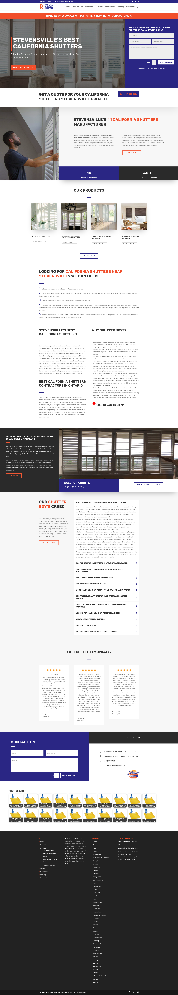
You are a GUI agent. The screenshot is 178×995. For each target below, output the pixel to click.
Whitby (95, 973)
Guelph (95, 889)
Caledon (95, 870)
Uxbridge (96, 960)
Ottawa (95, 931)
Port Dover (96, 947)
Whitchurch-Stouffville (100, 976)
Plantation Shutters (49, 865)
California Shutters (49, 850)
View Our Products (23, 67)
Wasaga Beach (97, 966)
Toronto (95, 957)
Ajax (94, 845)
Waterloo (96, 969)
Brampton (96, 861)
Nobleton (96, 918)
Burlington (96, 867)
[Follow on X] (133, 737)
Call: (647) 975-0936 (128, 94)
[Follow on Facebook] (128, 737)
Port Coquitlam (98, 944)
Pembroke (96, 934)
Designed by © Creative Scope (50, 992)
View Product (39, 242)
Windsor (95, 979)
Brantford (96, 864)
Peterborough (97, 937)
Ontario (95, 925)
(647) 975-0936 (74, 487)
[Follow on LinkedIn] (139, 737)
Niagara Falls (97, 912)
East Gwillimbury (98, 880)
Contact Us (130, 7)
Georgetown (97, 886)
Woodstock (96, 982)
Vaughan (95, 963)
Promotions (110, 7)
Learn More (132, 152)
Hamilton (96, 896)
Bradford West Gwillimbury (101, 857)
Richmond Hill (97, 953)
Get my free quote (166, 62)
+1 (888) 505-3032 (46, 1)
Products (89, 7)
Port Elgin (96, 950)
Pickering (96, 941)
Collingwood (97, 877)
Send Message (69, 775)
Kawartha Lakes (98, 902)
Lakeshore (96, 909)
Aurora (95, 848)
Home (68, 7)
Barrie (95, 851)
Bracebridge (97, 854)
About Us (13, 476)
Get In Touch (49, 542)
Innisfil (95, 899)
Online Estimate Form (148, 485)
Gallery (100, 7)
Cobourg (96, 873)
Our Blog (120, 7)
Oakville (95, 921)
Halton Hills (96, 893)
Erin (94, 883)
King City (96, 905)
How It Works (78, 7)
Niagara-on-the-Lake (99, 915)
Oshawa (95, 928)
